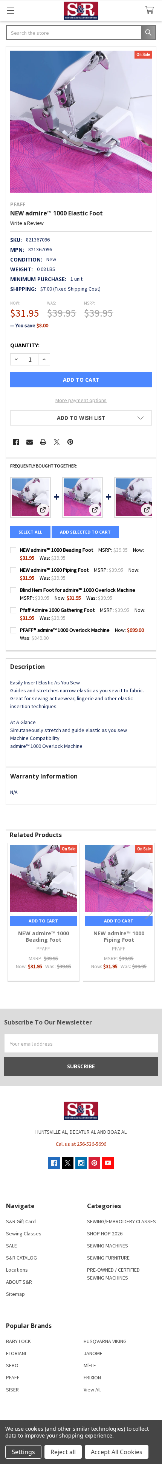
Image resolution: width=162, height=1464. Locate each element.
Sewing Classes (23, 1233)
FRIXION (92, 1377)
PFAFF (13, 1377)
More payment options (81, 400)
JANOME (93, 1353)
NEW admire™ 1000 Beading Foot (56, 549)
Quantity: (25, 345)
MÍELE (90, 1365)
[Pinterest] (70, 442)
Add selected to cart (85, 532)
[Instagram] (81, 1163)
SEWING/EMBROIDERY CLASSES (121, 1221)
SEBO (12, 1365)
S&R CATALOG (21, 1257)
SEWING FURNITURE (108, 1257)
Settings (23, 1452)
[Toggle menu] (10, 10)
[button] (80, 418)
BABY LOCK (18, 1341)
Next (148, 912)
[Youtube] (108, 1163)
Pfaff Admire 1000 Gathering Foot (57, 610)
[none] (81, 122)
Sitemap (15, 1294)
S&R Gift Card (21, 1221)
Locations (17, 1269)
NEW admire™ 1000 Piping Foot (54, 569)
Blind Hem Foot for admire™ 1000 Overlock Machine (77, 590)
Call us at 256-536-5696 (81, 1144)
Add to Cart (43, 921)
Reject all (63, 1452)
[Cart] (151, 10)
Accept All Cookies (116, 1452)
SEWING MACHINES (107, 1245)
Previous (13, 912)
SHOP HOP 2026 (104, 1233)
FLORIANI (16, 1353)
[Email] (29, 442)
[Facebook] (16, 442)
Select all (30, 532)
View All (92, 1389)
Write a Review (27, 223)
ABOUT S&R (19, 1281)
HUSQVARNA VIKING (105, 1341)
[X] (57, 442)
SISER (12, 1389)
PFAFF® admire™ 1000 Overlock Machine (65, 630)
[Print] (43, 442)
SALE (11, 1245)
